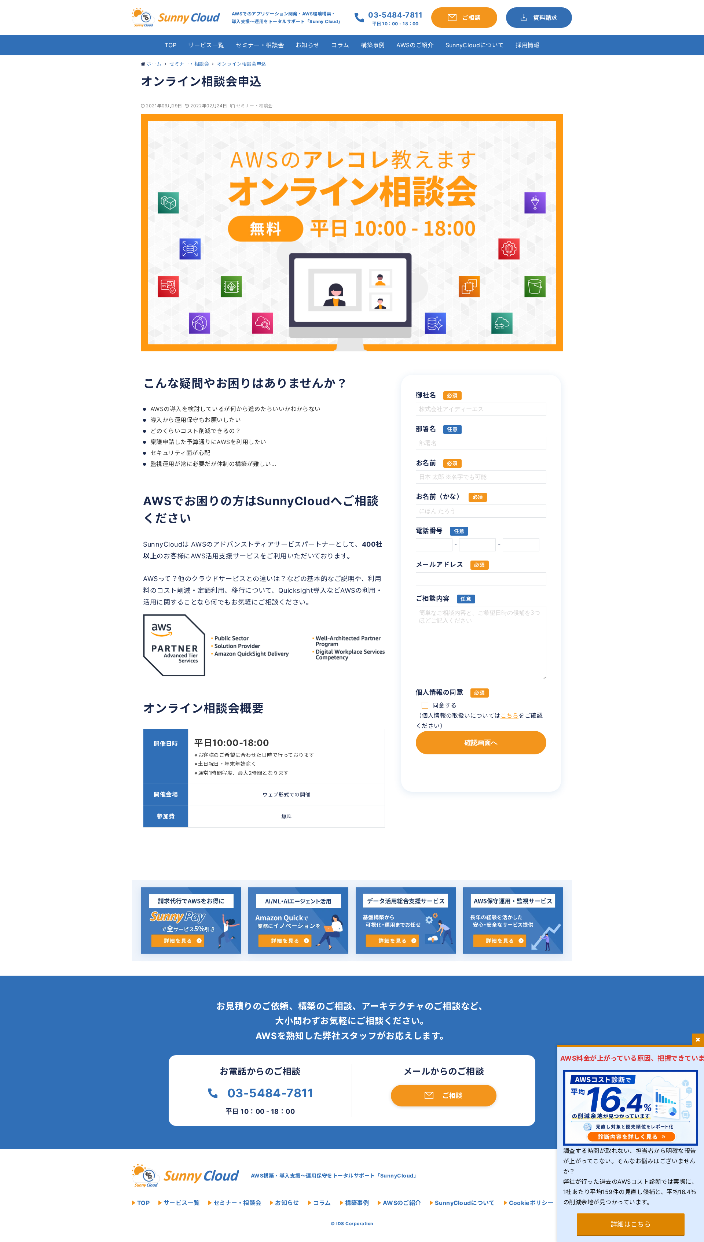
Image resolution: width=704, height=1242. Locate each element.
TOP (171, 45)
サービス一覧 (206, 45)
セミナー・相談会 (260, 45)
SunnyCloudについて (474, 45)
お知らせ (307, 45)
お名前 (437, 463)
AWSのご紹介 (414, 45)
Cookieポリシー (531, 1202)
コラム (340, 45)
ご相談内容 (443, 598)
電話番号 (440, 531)
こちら (509, 715)
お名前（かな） (449, 496)
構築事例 (373, 45)
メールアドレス (450, 564)
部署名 (437, 429)
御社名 (437, 395)
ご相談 (452, 1095)
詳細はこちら (630, 1224)
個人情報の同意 (450, 692)
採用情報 (527, 45)
